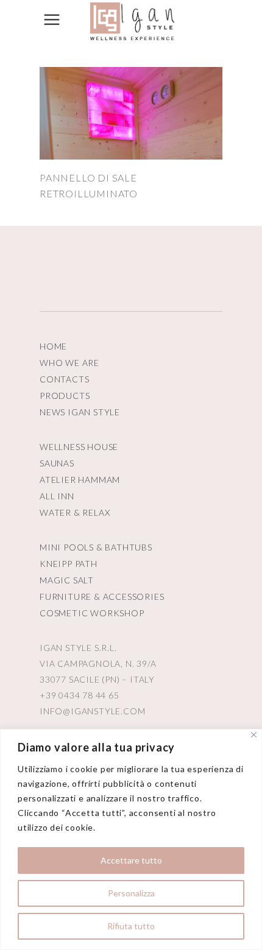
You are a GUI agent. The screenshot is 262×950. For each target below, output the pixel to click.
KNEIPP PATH (68, 563)
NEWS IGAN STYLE (80, 412)
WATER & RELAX (75, 512)
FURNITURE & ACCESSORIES (102, 596)
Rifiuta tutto (131, 926)
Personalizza (131, 893)
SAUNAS (57, 463)
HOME (53, 346)
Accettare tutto (131, 860)
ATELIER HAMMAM (80, 479)
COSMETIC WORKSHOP (92, 613)
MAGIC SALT (67, 580)
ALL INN (57, 496)
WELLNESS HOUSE (79, 447)
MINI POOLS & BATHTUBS (96, 547)
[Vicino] (254, 734)
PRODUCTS (65, 395)
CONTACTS (64, 379)
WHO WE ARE (69, 362)
